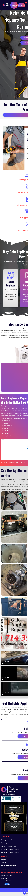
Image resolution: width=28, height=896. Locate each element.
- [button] (3, 442)
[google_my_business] (8, 884)
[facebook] (5, 884)
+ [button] (3, 440)
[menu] (25, 3)
